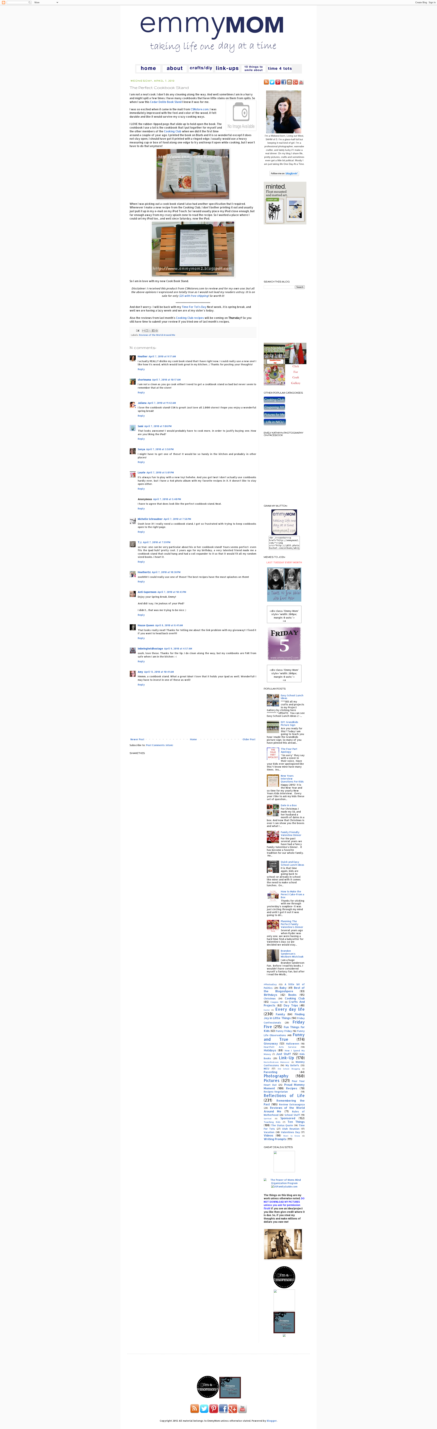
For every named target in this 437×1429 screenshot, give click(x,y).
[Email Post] (137, 330)
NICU (266, 1068)
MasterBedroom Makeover (277, 1062)
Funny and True (284, 1037)
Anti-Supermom (147, 591)
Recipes (291, 1088)
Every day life (290, 1009)
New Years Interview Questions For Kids (292, 778)
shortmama (144, 379)
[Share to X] (150, 330)
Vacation (269, 1132)
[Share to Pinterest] (156, 330)
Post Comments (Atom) (159, 745)
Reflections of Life (284, 1095)
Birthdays (270, 994)
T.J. (140, 542)
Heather (142, 356)
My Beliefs (292, 1065)
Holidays (270, 1050)
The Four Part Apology (289, 750)
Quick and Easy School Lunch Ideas (292, 863)
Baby (283, 987)
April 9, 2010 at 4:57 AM (178, 648)
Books (292, 994)
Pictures (271, 1080)
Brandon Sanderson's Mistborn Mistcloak (292, 953)
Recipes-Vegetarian (276, 1091)
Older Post (249, 739)
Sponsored (287, 1118)
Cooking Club (172, 131)
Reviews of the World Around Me (157, 335)
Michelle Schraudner (150, 518)
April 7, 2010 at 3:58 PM (160, 449)
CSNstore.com (200, 109)
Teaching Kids (272, 1122)
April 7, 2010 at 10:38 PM (166, 572)
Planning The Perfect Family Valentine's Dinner (292, 924)
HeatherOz (144, 572)
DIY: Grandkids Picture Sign (289, 723)
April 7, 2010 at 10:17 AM (166, 379)
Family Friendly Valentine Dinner (291, 833)
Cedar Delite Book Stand (166, 102)
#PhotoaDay (270, 984)
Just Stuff (283, 1054)
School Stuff (292, 1114)
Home (193, 739)
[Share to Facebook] (153, 330)
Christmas (270, 998)
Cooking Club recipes (190, 318)
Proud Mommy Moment (284, 1086)
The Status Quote (282, 1125)
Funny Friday (284, 1030)
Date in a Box (289, 805)
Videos (268, 1135)
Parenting (270, 1072)
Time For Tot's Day (194, 307)
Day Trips (291, 1005)
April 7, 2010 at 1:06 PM (158, 426)
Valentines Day (290, 1132)
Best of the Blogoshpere (284, 989)
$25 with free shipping (193, 295)
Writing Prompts (275, 1139)
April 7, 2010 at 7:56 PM (177, 518)
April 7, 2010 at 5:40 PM (167, 499)
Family (280, 1014)
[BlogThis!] (147, 330)
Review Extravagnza (292, 1104)
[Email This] (143, 330)
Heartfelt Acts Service (280, 1047)
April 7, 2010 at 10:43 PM (171, 591)
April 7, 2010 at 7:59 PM (156, 542)
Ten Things (296, 1122)
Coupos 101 (276, 1002)
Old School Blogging (289, 1068)
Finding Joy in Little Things (284, 1016)
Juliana (142, 402)
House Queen (146, 625)
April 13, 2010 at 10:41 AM (159, 671)
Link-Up (286, 1057)
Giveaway (271, 1043)
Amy (140, 671)
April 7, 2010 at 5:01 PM (160, 472)
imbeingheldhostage (150, 648)
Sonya (141, 449)
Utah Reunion (290, 1128)
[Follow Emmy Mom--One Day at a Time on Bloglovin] (284, 175)
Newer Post (137, 739)
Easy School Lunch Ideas (292, 697)
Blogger (272, 1420)
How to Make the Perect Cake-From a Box (292, 894)
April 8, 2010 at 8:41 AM (169, 625)
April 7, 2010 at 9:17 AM (162, 356)
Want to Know (291, 1135)
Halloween (292, 1043)
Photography (276, 1075)
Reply (141, 369)
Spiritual (268, 1118)
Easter (267, 1010)
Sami (140, 426)
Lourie (141, 472)
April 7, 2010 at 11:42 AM (161, 402)
